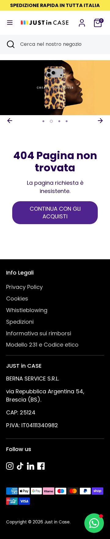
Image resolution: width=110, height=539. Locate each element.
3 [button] (59, 121)
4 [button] (67, 121)
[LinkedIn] (30, 466)
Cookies (17, 298)
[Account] (82, 21)
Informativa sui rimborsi (38, 333)
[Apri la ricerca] (10, 44)
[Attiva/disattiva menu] (8, 22)
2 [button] (51, 121)
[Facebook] (41, 466)
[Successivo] (100, 120)
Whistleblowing (26, 310)
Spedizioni (20, 322)
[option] (55, 87)
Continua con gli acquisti (55, 212)
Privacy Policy (24, 287)
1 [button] (43, 121)
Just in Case (57, 522)
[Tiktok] (20, 466)
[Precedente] (9, 120)
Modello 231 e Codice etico (42, 344)
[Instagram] (9, 466)
